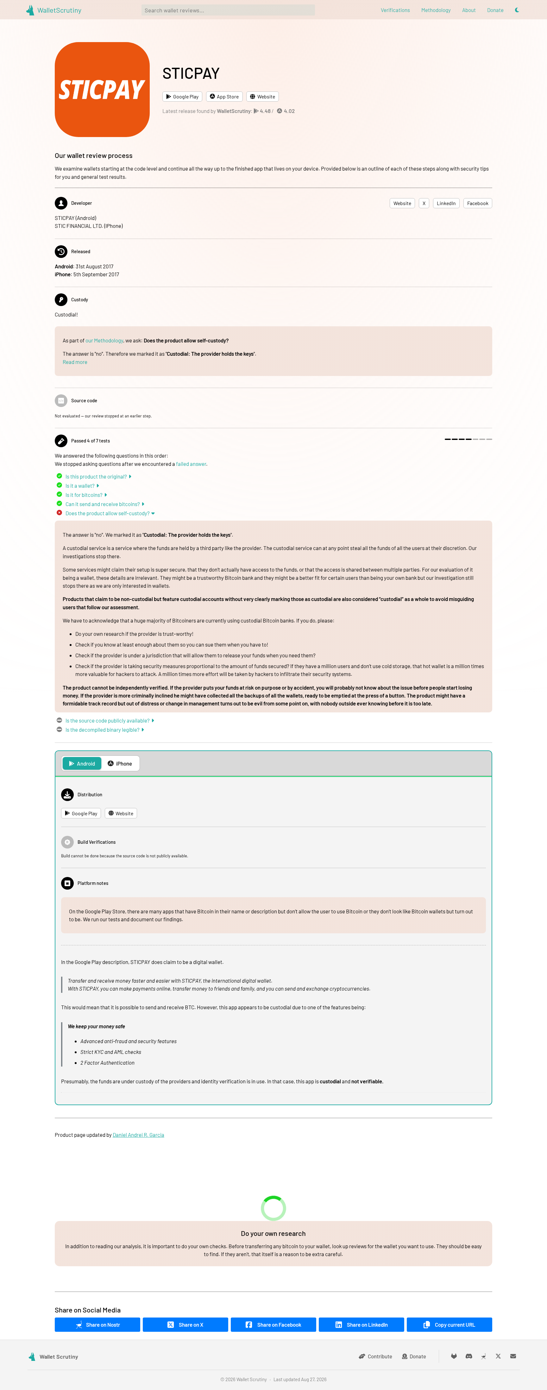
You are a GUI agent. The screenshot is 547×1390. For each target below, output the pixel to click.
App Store (228, 96)
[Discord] (468, 1356)
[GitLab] (454, 1356)
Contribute (380, 1356)
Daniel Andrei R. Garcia (138, 1134)
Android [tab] (86, 763)
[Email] (513, 1356)
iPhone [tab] (124, 763)
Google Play (185, 96)
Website (266, 96)
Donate (418, 1356)
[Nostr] (483, 1356)
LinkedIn (446, 203)
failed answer (191, 463)
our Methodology (104, 340)
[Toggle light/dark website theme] (517, 10)
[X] (498, 1356)
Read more (75, 362)
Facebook (477, 203)
